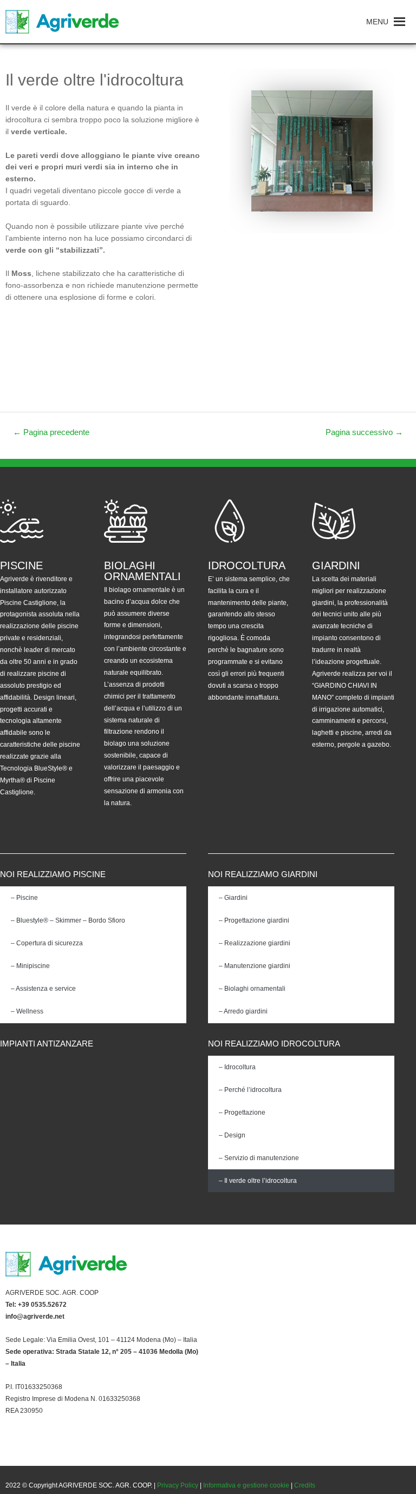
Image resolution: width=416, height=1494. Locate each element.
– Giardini (233, 897)
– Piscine (24, 897)
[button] (377, 21)
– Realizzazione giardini (254, 943)
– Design (232, 1135)
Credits (304, 1485)
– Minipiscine (30, 966)
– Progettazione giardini (254, 920)
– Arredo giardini (243, 1011)
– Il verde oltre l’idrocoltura (258, 1180)
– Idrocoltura (237, 1067)
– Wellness (27, 1011)
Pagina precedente (51, 432)
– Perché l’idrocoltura (250, 1090)
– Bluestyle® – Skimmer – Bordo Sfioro (68, 920)
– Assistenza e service (43, 988)
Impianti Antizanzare (46, 1043)
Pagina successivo (364, 432)
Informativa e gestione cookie (246, 1485)
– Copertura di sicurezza (47, 943)
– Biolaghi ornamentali (252, 988)
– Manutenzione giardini (254, 966)
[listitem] (104, 1293)
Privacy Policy (177, 1485)
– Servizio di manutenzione (259, 1158)
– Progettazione (242, 1112)
